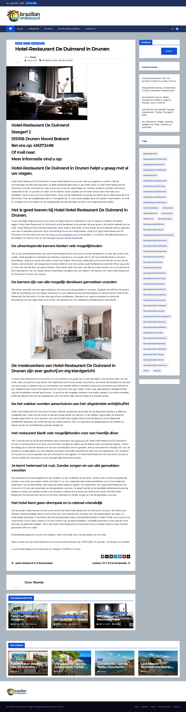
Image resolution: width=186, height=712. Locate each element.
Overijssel (109, 613)
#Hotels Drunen (50, 60)
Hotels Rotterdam (150, 213)
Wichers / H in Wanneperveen (108, 617)
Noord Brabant (38, 43)
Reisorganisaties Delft (152, 268)
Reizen (146, 371)
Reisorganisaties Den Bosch (154, 273)
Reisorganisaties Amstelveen (155, 246)
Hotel (100, 231)
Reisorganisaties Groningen (154, 306)
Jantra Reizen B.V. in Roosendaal (34, 563)
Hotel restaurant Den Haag (154, 186)
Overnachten (167, 213)
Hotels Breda (168, 208)
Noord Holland (68, 616)
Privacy (60, 707)
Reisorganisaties (165, 219)
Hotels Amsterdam (150, 208)
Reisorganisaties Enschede (154, 300)
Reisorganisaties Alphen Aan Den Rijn (158, 235)
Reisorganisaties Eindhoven (154, 295)
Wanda (33, 57)
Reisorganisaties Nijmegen (154, 344)
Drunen (19, 43)
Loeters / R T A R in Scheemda (109, 563)
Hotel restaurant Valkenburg (154, 202)
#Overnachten (66, 60)
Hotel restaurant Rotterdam (154, 197)
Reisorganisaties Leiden (153, 333)
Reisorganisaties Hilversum (154, 322)
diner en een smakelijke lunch (64, 234)
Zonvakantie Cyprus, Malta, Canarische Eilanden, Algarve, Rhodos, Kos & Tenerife (156, 100)
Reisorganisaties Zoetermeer (155, 365)
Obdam (79, 616)
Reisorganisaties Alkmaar (153, 224)
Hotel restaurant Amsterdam (155, 181)
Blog (20, 29)
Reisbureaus (148, 219)
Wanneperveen (121, 613)
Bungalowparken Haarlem (153, 164)
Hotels (48, 29)
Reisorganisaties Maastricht (154, 338)
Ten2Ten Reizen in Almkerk (24, 617)
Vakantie (34, 29)
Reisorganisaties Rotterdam (154, 349)
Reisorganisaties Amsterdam (155, 251)
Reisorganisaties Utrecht (153, 360)
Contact (90, 29)
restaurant (79, 440)
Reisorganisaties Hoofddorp (154, 327)
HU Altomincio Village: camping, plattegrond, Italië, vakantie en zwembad (157, 124)
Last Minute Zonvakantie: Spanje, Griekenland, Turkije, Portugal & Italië (158, 112)
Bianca (16, 672)
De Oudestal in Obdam (71, 619)
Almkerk (15, 613)
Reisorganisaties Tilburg (153, 354)
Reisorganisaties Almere (153, 230)
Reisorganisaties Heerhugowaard (156, 316)
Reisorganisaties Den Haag (154, 278)
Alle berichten (20, 707)
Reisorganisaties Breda (152, 262)
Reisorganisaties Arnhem (153, 257)
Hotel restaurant (69, 29)
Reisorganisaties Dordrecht (154, 289)
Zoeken (169, 51)
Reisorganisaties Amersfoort (155, 240)
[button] (173, 29)
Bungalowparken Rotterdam (154, 170)
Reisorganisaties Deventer (154, 284)
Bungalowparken (150, 154)
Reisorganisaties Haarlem (153, 311)
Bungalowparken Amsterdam (155, 159)
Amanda (32, 624)
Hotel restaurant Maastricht (154, 192)
